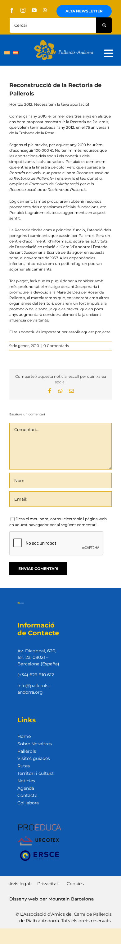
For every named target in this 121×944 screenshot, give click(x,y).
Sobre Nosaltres (34, 744)
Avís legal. (20, 883)
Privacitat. (48, 883)
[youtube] (34, 10)
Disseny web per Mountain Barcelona (51, 899)
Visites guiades (33, 758)
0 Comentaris (56, 345)
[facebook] (11, 10)
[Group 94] (63, 41)
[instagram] (22, 10)
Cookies (75, 883)
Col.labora (28, 803)
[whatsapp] (45, 10)
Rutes (23, 766)
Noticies (26, 781)
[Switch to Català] (6, 52)
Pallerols (26, 751)
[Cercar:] (52, 24)
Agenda (25, 788)
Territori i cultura (35, 773)
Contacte (27, 795)
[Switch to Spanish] (15, 52)
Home (24, 736)
